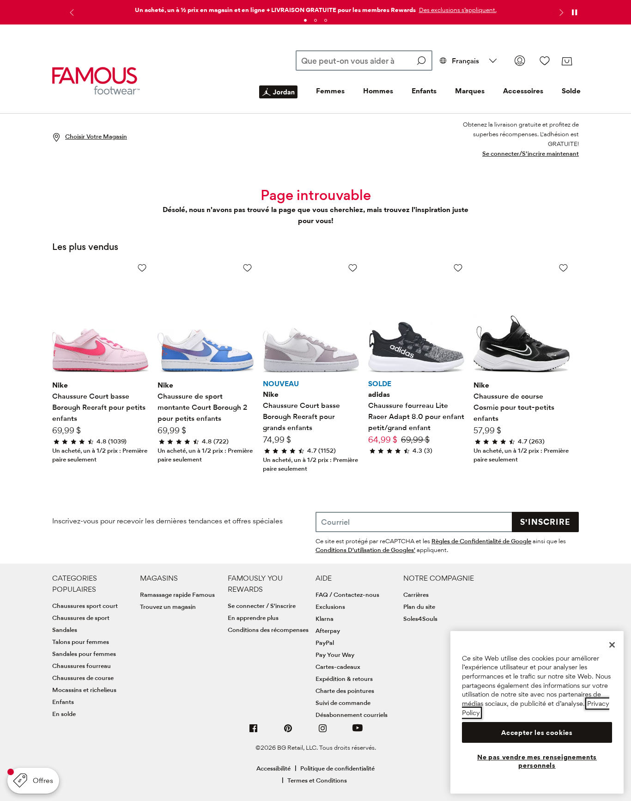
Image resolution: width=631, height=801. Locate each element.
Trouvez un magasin (168, 606)
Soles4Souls (420, 618)
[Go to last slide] (70, 12)
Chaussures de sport (80, 617)
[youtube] (357, 732)
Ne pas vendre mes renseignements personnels (537, 761)
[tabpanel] (315, 8)
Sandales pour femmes (84, 653)
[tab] (305, 20)
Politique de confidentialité (337, 768)
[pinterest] (288, 732)
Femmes (330, 90)
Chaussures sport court (85, 605)
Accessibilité (273, 768)
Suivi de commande (343, 702)
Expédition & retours (344, 678)
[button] (457, 9)
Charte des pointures (345, 690)
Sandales (64, 629)
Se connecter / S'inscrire (262, 605)
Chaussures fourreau (81, 665)
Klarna (325, 618)
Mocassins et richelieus (84, 689)
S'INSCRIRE (545, 522)
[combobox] (364, 60)
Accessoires (523, 90)
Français (465, 60)
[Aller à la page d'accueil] (96, 81)
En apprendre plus (253, 617)
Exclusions (330, 606)
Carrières (416, 594)
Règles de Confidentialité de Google (481, 541)
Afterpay (328, 630)
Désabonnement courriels (352, 714)
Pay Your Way (335, 654)
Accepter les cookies (536, 732)
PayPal (325, 642)
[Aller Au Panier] (566, 61)
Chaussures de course (83, 677)
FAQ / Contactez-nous (347, 594)
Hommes (378, 90)
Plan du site (419, 606)
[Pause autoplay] (574, 12)
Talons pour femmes (80, 641)
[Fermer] (612, 645)
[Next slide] (560, 12)
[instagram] (323, 732)
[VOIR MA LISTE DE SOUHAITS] (544, 60)
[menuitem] (278, 99)
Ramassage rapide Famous (177, 594)
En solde (64, 713)
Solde (571, 90)
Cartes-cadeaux (338, 666)
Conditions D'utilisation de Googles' (365, 549)
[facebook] (253, 732)
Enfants (424, 90)
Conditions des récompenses (268, 629)
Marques (470, 90)
